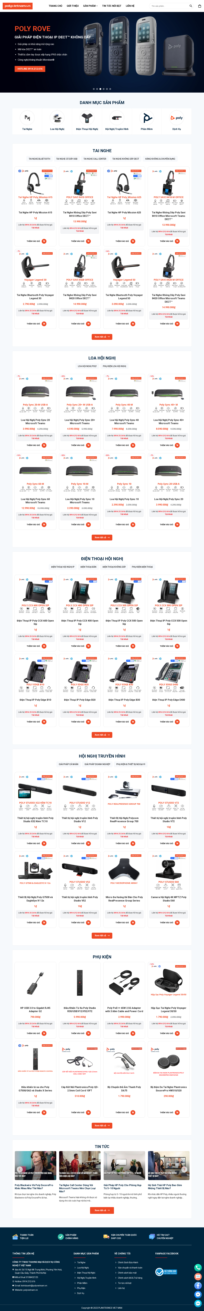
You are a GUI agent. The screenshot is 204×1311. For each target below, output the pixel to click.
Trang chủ (55, 5)
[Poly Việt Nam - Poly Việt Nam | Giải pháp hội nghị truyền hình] (18, 6)
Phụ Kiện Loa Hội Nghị (114, 366)
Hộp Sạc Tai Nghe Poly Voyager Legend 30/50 (168, 1010)
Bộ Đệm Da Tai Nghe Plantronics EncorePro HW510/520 (169, 1089)
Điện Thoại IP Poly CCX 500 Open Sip (168, 622)
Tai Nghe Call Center (95, 159)
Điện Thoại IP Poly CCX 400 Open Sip (79, 622)
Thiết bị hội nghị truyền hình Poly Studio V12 (80, 820)
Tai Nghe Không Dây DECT (125, 159)
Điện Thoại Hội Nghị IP (62, 567)
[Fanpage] (198, 1285)
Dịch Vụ (80, 1293)
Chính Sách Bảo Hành (128, 1262)
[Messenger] (198, 1294)
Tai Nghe (102, 150)
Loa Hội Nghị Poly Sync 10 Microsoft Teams (79, 501)
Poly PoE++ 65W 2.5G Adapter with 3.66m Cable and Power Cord (124, 1010)
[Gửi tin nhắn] (198, 1276)
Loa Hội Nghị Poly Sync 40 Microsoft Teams (124, 422)
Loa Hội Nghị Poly (87, 366)
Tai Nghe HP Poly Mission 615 (35, 212)
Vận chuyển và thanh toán (130, 1268)
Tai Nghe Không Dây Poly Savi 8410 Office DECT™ (79, 214)
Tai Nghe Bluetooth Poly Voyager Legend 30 (35, 297)
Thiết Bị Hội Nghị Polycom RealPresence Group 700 (124, 820)
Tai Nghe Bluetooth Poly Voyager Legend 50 (124, 297)
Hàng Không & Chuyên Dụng (160, 159)
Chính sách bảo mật (127, 1273)
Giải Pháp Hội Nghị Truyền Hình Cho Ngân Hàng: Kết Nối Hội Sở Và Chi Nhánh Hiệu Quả (78, 1188)
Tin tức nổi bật (111, 5)
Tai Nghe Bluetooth (39, 159)
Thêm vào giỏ (33, 241)
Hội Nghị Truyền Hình (102, 756)
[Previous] (8, 46)
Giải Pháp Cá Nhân (68, 764)
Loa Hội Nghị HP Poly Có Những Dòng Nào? (120, 1187)
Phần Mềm (82, 1283)
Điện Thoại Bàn (88, 567)
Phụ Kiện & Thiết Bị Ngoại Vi (130, 764)
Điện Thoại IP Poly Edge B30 (124, 699)
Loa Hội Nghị (102, 358)
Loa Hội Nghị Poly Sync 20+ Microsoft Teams (80, 422)
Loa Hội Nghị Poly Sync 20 (168, 499)
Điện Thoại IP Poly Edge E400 (168, 699)
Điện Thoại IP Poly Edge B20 (79, 699)
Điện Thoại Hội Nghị (102, 558)
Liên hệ (130, 5)
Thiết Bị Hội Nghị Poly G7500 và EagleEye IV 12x (35, 899)
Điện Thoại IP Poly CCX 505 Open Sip (124, 622)
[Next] (196, 46)
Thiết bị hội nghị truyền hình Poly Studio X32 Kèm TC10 (35, 820)
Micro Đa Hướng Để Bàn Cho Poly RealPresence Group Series (124, 899)
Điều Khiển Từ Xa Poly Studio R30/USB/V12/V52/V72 (80, 1010)
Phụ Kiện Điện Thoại (142, 567)
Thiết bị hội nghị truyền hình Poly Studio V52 (80, 899)
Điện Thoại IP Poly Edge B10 (35, 699)
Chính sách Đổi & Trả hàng (130, 1278)
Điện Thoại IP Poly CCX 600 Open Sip (35, 622)
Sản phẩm (89, 5)
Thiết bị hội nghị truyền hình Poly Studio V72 (169, 820)
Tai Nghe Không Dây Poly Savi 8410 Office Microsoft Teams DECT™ (168, 216)
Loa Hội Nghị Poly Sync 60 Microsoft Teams (35, 501)
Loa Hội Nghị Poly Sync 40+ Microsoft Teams (169, 422)
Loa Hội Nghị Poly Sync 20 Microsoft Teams (35, 422)
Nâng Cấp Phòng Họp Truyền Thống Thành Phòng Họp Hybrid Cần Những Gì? (34, 1188)
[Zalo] (198, 1303)
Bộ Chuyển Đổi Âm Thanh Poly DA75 (124, 1089)
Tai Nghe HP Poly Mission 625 (124, 212)
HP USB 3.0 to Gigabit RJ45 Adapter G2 (35, 1010)
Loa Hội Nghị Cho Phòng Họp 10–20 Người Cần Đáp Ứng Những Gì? (167, 1187)
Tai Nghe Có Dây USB (66, 159)
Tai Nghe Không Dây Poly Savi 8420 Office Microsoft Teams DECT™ (168, 298)
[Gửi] (191, 6)
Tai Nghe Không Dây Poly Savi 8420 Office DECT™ (79, 297)
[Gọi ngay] (198, 1267)
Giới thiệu (73, 5)
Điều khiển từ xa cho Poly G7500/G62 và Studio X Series (35, 1089)
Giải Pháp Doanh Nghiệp (97, 764)
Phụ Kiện (102, 956)
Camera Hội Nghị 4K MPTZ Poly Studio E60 (168, 899)
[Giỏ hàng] (199, 6)
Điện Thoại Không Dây (114, 567)
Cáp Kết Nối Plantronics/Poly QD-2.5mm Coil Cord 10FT (79, 1089)
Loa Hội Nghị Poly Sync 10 (124, 499)
